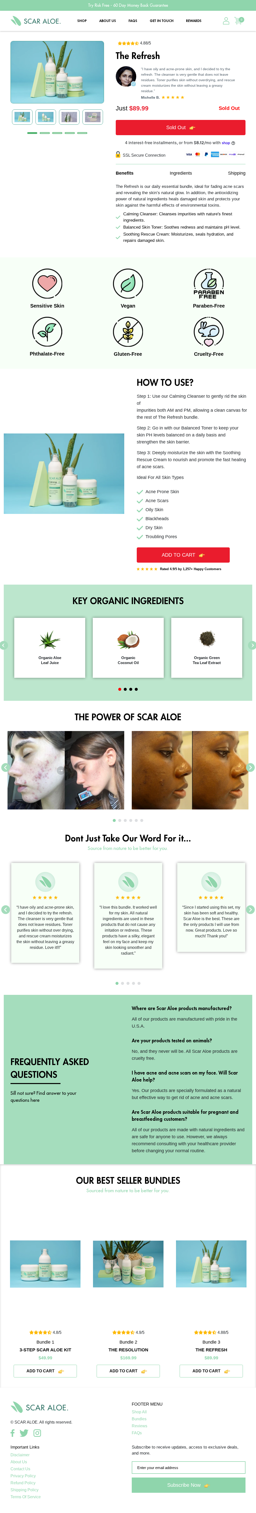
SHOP (82, 20)
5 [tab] (82, 133)
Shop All (139, 1412)
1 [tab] (32, 133)
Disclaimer (20, 1455)
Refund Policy (23, 1483)
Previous (5, 767)
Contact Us (20, 1469)
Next (250, 767)
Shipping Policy (24, 1490)
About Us (18, 1462)
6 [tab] (141, 820)
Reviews (139, 1426)
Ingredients (181, 173)
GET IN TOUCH (162, 20)
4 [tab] (70, 133)
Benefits (125, 173)
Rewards (194, 20)
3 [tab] (57, 133)
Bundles (139, 1419)
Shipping (237, 173)
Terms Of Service (25, 1497)
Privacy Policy (23, 1476)
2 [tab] (45, 133)
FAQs (132, 20)
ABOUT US (107, 20)
